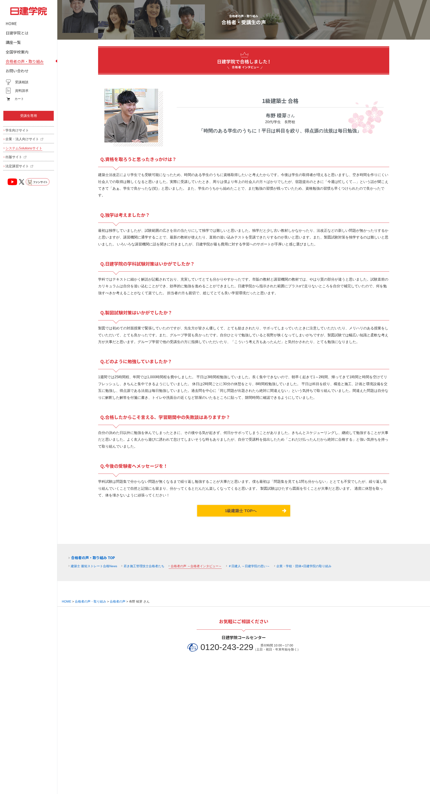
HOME (66, 601)
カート (19, 99)
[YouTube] (12, 181)
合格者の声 (117, 601)
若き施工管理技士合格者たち (144, 566)
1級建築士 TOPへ (241, 511)
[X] (21, 182)
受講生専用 (28, 116)
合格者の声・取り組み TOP (93, 557)
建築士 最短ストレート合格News (94, 566)
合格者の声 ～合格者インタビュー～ (196, 566)
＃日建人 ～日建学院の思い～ (249, 566)
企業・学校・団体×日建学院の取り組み (303, 566)
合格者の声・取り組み (90, 601)
